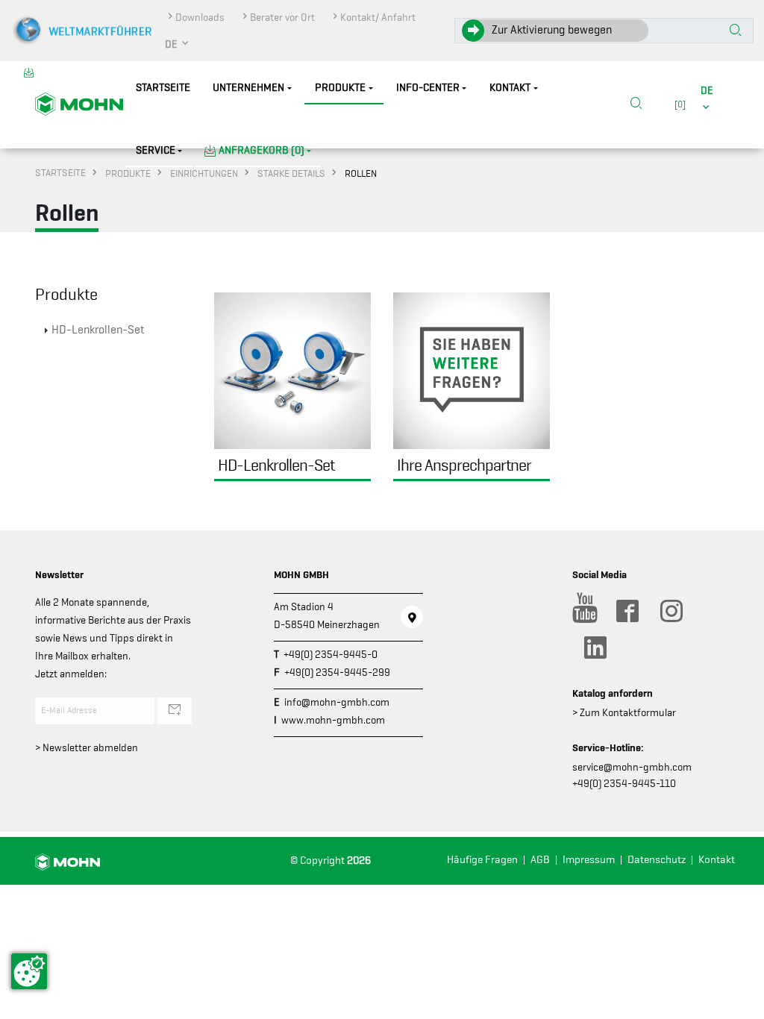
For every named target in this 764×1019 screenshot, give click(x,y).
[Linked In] (594, 647)
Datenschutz (656, 859)
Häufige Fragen (482, 859)
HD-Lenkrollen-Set (97, 329)
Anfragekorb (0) (261, 150)
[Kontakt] (412, 617)
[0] (678, 104)
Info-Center (428, 87)
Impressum (589, 859)
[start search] (735, 31)
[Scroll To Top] (738, 1002)
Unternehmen (248, 87)
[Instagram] (670, 611)
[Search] (636, 104)
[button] (177, 44)
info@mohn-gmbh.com (336, 702)
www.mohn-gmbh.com (333, 720)
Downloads (200, 17)
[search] (636, 104)
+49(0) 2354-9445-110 (624, 783)
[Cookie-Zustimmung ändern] (29, 971)
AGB (540, 859)
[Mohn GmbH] (79, 103)
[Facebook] (626, 611)
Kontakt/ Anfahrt (378, 17)
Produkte (340, 87)
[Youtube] (582, 611)
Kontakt (509, 87)
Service (155, 150)
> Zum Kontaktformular (624, 712)
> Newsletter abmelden (86, 747)
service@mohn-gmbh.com (632, 767)
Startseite (163, 87)
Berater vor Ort (282, 17)
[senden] (174, 710)
